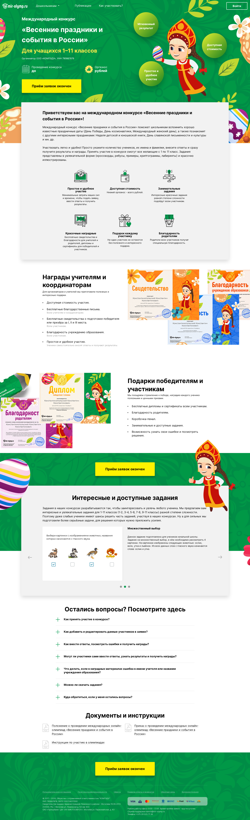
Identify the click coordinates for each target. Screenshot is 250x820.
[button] (30, 557)
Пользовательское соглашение (57, 792)
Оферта (117, 792)
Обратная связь (168, 792)
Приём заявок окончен (51, 86)
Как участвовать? (111, 5)
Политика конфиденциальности (92, 792)
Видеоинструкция (190, 792)
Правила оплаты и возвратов (140, 792)
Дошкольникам (46, 5)
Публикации (83, 5)
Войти (237, 6)
